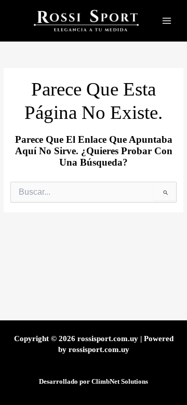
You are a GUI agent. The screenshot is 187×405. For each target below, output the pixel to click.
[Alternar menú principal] (167, 21)
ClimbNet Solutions (119, 381)
